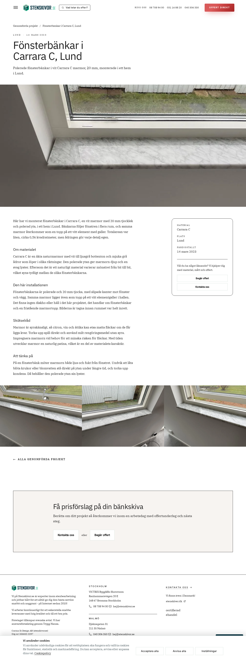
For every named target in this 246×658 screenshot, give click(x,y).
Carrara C (183, 229)
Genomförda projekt (25, 25)
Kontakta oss (202, 287)
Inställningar (209, 651)
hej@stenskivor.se (124, 606)
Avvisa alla (179, 651)
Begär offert (202, 278)
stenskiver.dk (174, 601)
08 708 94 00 (156, 7)
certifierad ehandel (173, 612)
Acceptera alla (150, 651)
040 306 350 (192, 7)
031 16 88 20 (174, 7)
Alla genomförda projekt (39, 459)
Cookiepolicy (42, 653)
